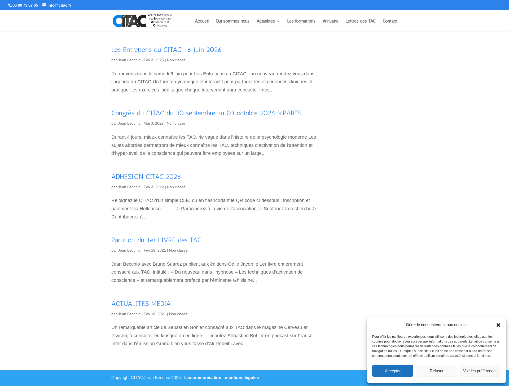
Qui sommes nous (232, 21)
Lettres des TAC (361, 21)
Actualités (266, 21)
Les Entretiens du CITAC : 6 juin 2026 (166, 50)
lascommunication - (204, 377)
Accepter (393, 371)
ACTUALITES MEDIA (141, 304)
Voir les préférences (480, 371)
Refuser (437, 371)
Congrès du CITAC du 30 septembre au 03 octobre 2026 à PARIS (206, 113)
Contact (390, 21)
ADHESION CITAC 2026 (146, 177)
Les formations (301, 21)
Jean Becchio (129, 60)
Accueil (202, 21)
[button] (498, 325)
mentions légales (242, 377)
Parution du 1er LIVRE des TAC (156, 240)
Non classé (176, 60)
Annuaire (331, 21)
